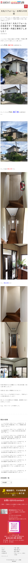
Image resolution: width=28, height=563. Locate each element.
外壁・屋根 (16, 548)
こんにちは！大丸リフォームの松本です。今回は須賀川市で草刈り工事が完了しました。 (13, 446)
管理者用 (14, 561)
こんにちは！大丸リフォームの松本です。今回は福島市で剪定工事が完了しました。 (13, 442)
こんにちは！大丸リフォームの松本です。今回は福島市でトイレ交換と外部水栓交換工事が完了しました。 (13, 431)
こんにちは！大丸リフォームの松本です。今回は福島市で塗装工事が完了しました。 (13, 460)
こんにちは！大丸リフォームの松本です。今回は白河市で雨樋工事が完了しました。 (13, 456)
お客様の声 (4, 553)
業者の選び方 (17, 549)
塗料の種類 (16, 551)
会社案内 (4, 551)
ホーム (2, 17)
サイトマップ (5, 556)
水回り (3, 549)
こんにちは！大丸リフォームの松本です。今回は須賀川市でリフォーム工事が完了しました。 (13, 466)
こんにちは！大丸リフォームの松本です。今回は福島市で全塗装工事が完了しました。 (13, 471)
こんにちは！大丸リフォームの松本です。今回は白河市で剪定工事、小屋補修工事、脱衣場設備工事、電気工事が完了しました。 (13, 437)
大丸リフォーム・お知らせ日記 (12, 17)
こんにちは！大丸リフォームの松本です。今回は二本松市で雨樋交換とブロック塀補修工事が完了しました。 (13, 425)
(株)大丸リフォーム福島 (15, 559)
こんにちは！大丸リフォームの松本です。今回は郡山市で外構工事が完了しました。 (13, 451)
